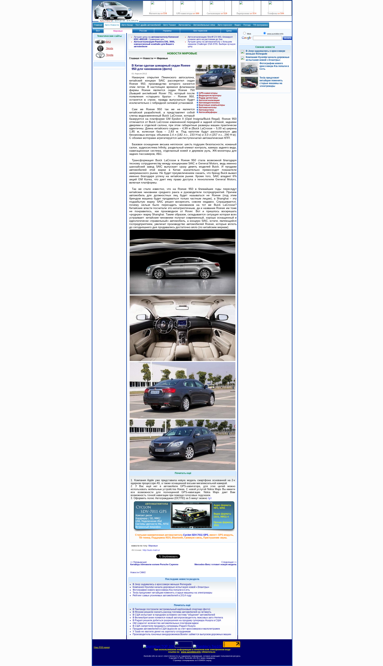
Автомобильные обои (204, 25)
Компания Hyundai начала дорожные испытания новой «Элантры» (171, 587)
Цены (229, 30)
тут (210, 498)
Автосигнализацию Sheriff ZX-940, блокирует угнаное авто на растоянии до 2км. (210, 38)
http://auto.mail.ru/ (151, 550)
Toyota (109, 55)
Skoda (109, 48)
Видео (238, 25)
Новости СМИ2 (138, 572)
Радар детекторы (208, 98)
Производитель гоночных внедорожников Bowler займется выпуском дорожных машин (182, 634)
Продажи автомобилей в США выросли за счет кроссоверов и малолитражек (176, 628)
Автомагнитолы (207, 107)
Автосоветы (185, 25)
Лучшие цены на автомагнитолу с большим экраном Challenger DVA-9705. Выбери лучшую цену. (211, 44)
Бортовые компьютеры (212, 105)
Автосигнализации (209, 100)
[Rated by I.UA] (183, 646)
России (143, 30)
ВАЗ (108, 41)
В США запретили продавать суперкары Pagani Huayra (164, 626)
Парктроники (246, 13)
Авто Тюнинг (169, 25)
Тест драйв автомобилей (148, 25)
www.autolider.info (191, 652)
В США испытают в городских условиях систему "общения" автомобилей (174, 614)
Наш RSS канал (102, 647)
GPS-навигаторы (187, 13)
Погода (247, 25)
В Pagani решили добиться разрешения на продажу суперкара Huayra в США (177, 620)
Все (98, 30)
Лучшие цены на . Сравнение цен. (156, 38)
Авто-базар (127, 25)
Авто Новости (112, 25)
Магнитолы (158, 13)
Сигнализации (217, 13)
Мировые (162, 58)
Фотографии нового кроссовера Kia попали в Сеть (161, 590)
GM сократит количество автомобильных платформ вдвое (166, 623)
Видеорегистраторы (210, 95)
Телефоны (276, 13)
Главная (98, 25)
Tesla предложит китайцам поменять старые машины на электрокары (172, 592)
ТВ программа (260, 25)
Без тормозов (200, 30)
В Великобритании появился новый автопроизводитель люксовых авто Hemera (178, 617)
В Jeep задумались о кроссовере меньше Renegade (162, 584)
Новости (148, 58)
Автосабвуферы (208, 112)
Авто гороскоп (225, 25)
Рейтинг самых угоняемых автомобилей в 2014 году (162, 595)
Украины (167, 30)
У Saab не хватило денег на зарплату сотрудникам (162, 631)
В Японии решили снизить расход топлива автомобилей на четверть (172, 612)
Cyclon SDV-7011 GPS (195, 535)
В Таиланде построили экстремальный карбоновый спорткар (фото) (171, 609)
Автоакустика (206, 110)
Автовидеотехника (209, 102)
